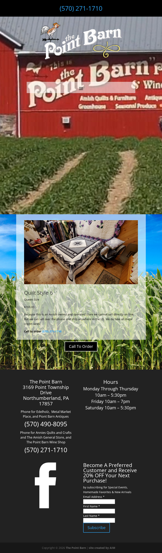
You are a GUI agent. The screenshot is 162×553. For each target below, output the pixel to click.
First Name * (91, 506)
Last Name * (91, 516)
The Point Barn (76, 548)
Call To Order (81, 346)
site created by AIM (102, 548)
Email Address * (94, 497)
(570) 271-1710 (81, 8)
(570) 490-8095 (45, 424)
